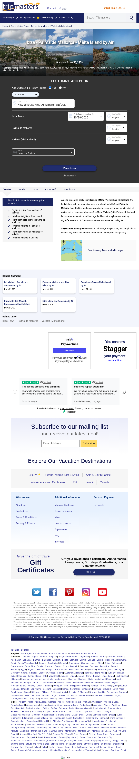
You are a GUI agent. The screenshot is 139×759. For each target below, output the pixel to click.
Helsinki (44, 721)
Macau (38, 679)
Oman (39, 686)
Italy (45, 676)
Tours (35, 189)
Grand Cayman (117, 718)
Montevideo (97, 731)
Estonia (40, 669)
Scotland (47, 689)
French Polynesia (105, 669)
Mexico (119, 679)
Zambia (60, 698)
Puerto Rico (105, 686)
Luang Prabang (18, 728)
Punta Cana (102, 734)
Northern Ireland (18, 686)
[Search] (131, 17)
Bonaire (91, 660)
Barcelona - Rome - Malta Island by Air (96, 284)
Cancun (77, 711)
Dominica (94, 666)
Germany (15, 673)
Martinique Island (39, 731)
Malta (90, 679)
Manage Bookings (64, 505)
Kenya (89, 676)
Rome (82, 737)
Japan (73, 676)
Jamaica (64, 676)
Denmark (84, 666)
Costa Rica (30, 666)
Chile (100, 663)
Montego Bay (84, 731)
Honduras (89, 673)
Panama (48, 686)
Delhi (81, 715)
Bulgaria (42, 663)
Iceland (120, 673)
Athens (107, 705)
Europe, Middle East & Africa (62, 474)
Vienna (88, 750)
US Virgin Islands (19, 698)
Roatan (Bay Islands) (68, 737)
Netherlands (79, 682)
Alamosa (52, 702)
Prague (83, 734)
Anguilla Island (18, 705)
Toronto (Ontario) (79, 747)
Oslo (49, 734)
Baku (124, 705)
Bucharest (36, 711)
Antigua (44, 705)
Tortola (119, 747)
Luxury (33, 474)
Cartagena (108, 711)
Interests (59, 541)
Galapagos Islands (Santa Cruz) (69, 718)
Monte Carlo (70, 731)
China (107, 663)
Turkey (70, 695)
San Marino (36, 689)
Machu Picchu (71, 728)
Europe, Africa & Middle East (34, 653)
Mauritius (110, 679)
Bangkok (20, 708)
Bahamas (27, 660)
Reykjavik (31, 737)
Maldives (82, 679)
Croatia (40, 666)
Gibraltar (33, 673)
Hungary (111, 673)
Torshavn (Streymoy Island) (101, 747)
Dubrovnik (16, 718)
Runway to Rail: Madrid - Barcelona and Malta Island (17, 302)
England (31, 669)
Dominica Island (100, 715)
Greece (42, 673)
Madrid (83, 728)
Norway (31, 686)
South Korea (17, 692)
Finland (84, 669)
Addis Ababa (40, 702)
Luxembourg (27, 679)
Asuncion (97, 705)
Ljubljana (93, 724)
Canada (105, 482)
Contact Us (21, 511)
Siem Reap (90, 740)
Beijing (46, 708)
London (110, 724)
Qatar (115, 686)
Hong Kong (100, 673)
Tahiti (22, 747)
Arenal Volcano (71, 705)
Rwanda (25, 689)
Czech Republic (70, 666)
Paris (76, 734)
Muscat (108, 731)
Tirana (60, 747)
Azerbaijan (16, 660)
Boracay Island (114, 708)
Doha (88, 715)
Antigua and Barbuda (68, 657)
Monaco (14, 682)
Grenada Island (18, 721)
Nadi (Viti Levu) (120, 731)
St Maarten (83, 692)
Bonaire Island (99, 708)
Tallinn (37, 747)
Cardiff (98, 711)
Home (5, 26)
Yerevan (105, 750)
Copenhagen (48, 715)
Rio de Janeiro (50, 737)
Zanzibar (115, 750)
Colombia (116, 663)
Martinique (100, 679)
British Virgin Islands (27, 663)
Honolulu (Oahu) (99, 721)
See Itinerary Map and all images (105, 250)
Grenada (51, 673)
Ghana (24, 673)
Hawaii (88, 482)
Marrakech (24, 731)
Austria (120, 657)
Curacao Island (63, 715)
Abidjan (22, 702)
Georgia (119, 669)
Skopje (116, 740)
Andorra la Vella (111, 702)
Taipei (29, 747)
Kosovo (96, 676)
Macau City (58, 728)
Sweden (123, 692)
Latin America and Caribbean (47, 482)
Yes (54, 87)
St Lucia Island (57, 744)
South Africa (118, 689)
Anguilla (53, 657)
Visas (57, 517)
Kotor (32, 724)
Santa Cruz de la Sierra (22, 740)
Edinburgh (27, 718)
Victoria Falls (78, 750)
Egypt (23, 669)
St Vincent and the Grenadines (103, 692)
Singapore (87, 689)
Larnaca (76, 724)
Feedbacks (69, 189)
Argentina (84, 657)
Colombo (36, 715)
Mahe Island (93, 728)
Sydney (14, 747)
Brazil (13, 663)
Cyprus (58, 666)
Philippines (75, 686)
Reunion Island (18, 737)
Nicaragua (105, 682)
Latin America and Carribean (82, 653)
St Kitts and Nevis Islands (37, 744)
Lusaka (30, 728)
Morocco (37, 682)
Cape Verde (74, 663)
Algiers (61, 702)
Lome (102, 724)
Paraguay (57, 686)
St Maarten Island (74, 744)
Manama (122, 728)
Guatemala (69, 673)
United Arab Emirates (102, 695)
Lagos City (65, 724)
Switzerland (16, 695)
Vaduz (45, 750)
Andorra (43, 657)
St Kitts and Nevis (59, 692)
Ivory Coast (53, 676)
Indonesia (21, 676)
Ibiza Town (23, 26)
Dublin (119, 715)
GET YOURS (94, 572)
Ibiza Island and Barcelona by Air (58, 301)
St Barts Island (17, 744)
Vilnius (97, 750)
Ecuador (15, 669)
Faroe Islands (61, 669)
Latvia (111, 676)
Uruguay (118, 695)
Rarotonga (115, 734)
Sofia (123, 740)
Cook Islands (17, 666)
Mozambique (49, 682)
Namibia (60, 682)
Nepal (69, 682)
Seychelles (75, 689)
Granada (104, 718)
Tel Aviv (51, 747)
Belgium (57, 660)
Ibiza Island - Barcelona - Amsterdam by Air (15, 284)
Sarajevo (72, 740)
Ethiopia (49, 669)
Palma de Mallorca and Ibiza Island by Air (56, 284)
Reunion (123, 686)
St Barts (45, 692)
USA (74, 482)
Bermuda (74, 660)
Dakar (74, 715)
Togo (54, 695)
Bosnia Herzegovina (106, 660)
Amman (86, 702)
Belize (65, 660)
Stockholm (118, 744)
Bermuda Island (83, 708)
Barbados (46, 660)
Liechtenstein (121, 676)
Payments (99, 505)
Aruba (103, 657)
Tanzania (36, 695)
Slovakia (97, 689)
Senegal (57, 689)
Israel (38, 676)
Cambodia (53, 663)
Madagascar (60, 679)
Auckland (116, 705)
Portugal (94, 686)
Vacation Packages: (20, 650)
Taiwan (27, 695)
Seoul (81, 740)
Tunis (13, 750)
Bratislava (15, 711)
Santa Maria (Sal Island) (45, 740)
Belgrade (63, 708)
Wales (53, 698)
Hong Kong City (82, 721)
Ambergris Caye (73, 702)
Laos (104, 676)
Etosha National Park (43, 718)
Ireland (31, 676)
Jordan (80, 676)
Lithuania (15, 679)
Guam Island (33, 721)
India (13, 676)
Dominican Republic (109, 666)
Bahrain (37, 660)
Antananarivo (32, 705)
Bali (13, 708)
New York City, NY (36, 734)
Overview (7, 189)
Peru (66, 686)
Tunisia (61, 695)
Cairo (69, 711)
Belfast (54, 708)
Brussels (26, 711)
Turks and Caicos (83, 695)
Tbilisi (44, 747)
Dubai (112, 715)
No (64, 87)
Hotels (22, 189)
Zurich (123, 750)
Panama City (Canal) (62, 734)
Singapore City (104, 740)
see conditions (115, 360)
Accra (30, 702)
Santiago (62, 740)
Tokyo (67, 747)
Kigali (26, 724)
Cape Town (88, 711)
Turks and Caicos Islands (29, 750)
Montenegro (25, 682)
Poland (85, 686)
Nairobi (14, 734)
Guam (60, 673)
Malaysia (72, 679)
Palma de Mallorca (40, 26)
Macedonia (48, 679)
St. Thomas (106, 744)
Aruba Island (86, 705)
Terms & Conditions (26, 517)
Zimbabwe (71, 698)
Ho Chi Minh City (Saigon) (61, 721)
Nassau (23, 734)
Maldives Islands (108, 728)
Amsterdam (97, 702)
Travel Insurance (64, 511)
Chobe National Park (20, 715)
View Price (69, 168)
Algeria (35, 657)
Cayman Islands (88, 663)
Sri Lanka (35, 692)
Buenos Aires (59, 711)
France (92, 669)
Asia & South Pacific (98, 474)
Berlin (72, 708)
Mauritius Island (56, 731)
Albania (26, 657)
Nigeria (115, 682)
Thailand (46, 695)
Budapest (47, 711)
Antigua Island (56, 705)
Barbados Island (33, 708)
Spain (13, 26)
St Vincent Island (91, 744)
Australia (111, 657)
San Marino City (105, 737)
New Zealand (92, 682)
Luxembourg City (43, 728)
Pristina (91, 734)
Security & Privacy (25, 523)
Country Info (51, 189)
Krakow (40, 724)
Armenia (94, 657)
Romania (15, 689)
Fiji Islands (74, 669)
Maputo (14, 731)
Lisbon (84, 724)
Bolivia (83, 660)
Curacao (49, 666)
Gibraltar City (92, 718)
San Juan (91, 737)
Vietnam (44, 698)
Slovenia (107, 689)
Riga (39, 737)
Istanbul (112, 721)
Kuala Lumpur (52, 724)
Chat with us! (54, 8)
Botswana (121, 660)
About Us (20, 505)
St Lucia (72, 692)
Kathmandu (16, 724)
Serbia (65, 689)
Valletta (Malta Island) (62, 26)
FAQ (57, 535)
